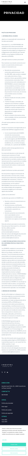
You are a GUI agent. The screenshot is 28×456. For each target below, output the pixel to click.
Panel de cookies (14, 448)
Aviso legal (4, 406)
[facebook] (4, 372)
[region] (14, 440)
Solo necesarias (14, 453)
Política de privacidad (7, 403)
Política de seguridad (7, 413)
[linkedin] (7, 372)
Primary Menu (25, 2)
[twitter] (2, 372)
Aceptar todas (14, 444)
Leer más (4, 439)
